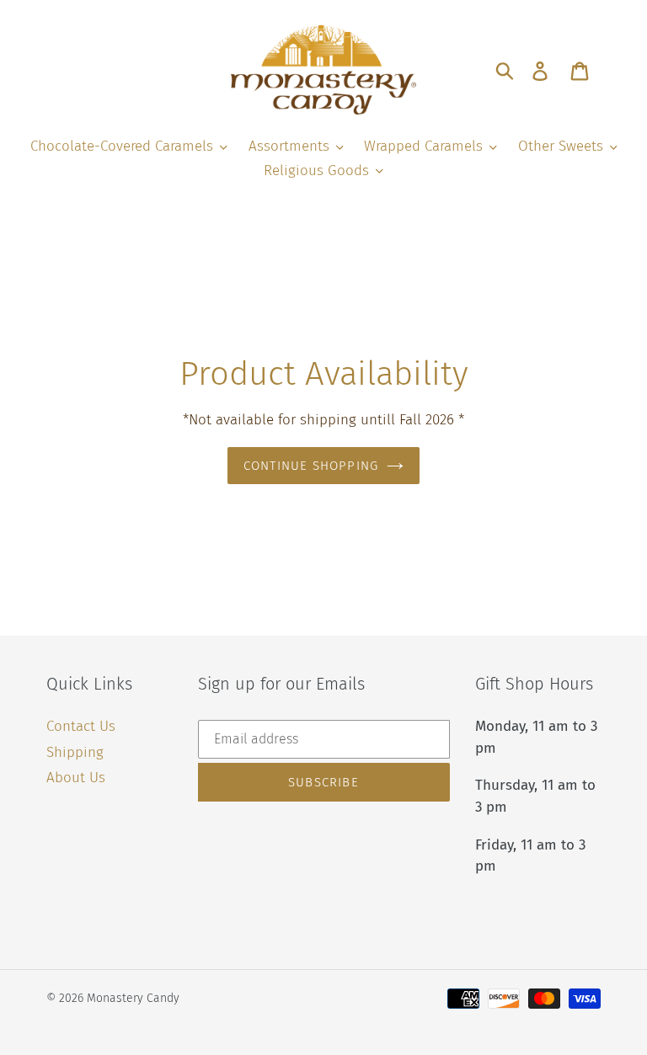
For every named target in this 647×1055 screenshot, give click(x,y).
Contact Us (80, 726)
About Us (75, 777)
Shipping (75, 752)
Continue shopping (310, 465)
